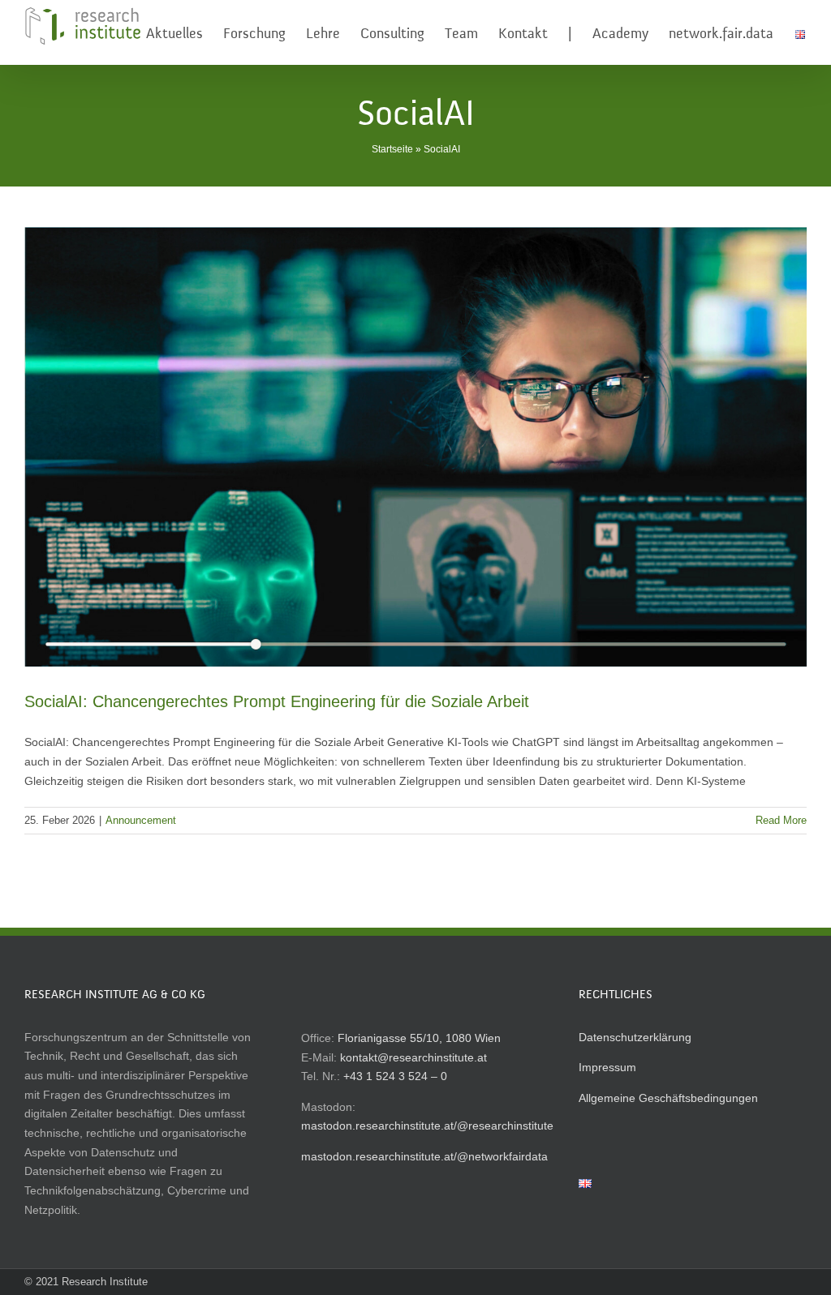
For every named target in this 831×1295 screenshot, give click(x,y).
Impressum (607, 1067)
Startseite (392, 149)
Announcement (140, 820)
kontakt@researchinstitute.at (413, 1057)
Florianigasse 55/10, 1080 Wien (419, 1037)
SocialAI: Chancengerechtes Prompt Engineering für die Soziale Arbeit (276, 701)
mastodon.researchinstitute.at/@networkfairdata (424, 1156)
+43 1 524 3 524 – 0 (395, 1076)
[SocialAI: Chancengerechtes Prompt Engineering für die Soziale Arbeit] (415, 447)
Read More (781, 820)
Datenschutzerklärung (635, 1037)
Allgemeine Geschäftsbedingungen (668, 1097)
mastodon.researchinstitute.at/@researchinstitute (427, 1125)
